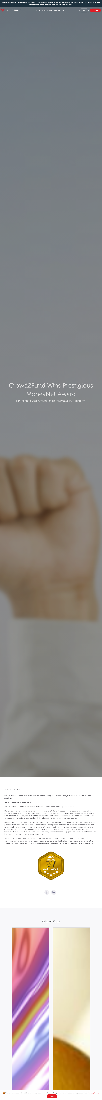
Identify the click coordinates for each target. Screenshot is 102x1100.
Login (84, 10)
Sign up (95, 10)
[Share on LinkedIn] (53, 892)
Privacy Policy (93, 1093)
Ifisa (63, 10)
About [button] (44, 10)
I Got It (52, 1096)
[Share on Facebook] (46, 892)
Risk (50, 10)
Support (57, 10)
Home (38, 10)
